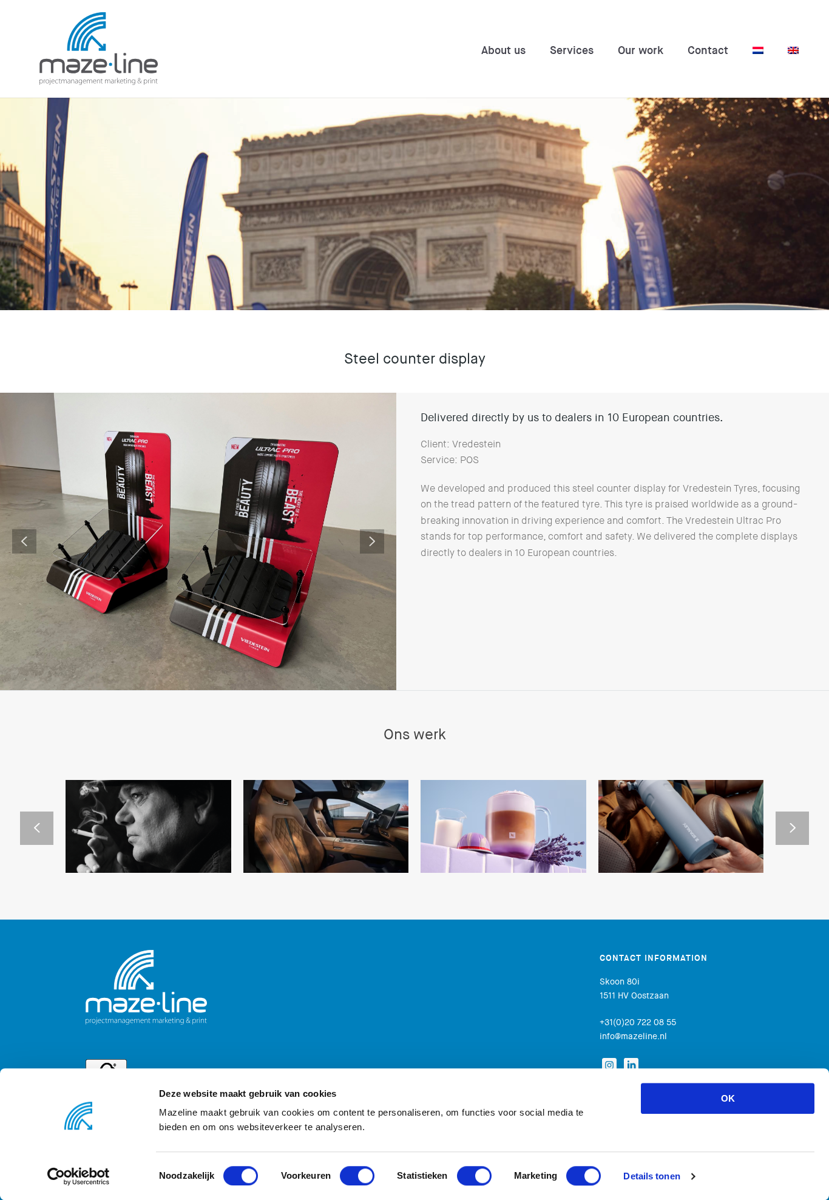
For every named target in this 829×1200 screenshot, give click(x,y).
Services (572, 50)
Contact (708, 50)
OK (728, 1098)
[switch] (357, 1175)
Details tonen (651, 1176)
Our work (640, 50)
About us (503, 50)
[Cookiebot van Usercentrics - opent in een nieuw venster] (78, 1176)
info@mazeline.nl (633, 1036)
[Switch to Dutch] (758, 50)
